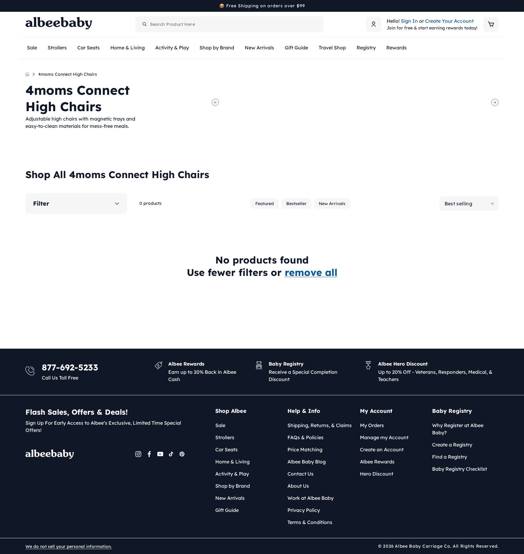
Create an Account (382, 449)
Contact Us (300, 474)
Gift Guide (227, 510)
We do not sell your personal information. (68, 546)
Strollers (224, 437)
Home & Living (232, 462)
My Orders (372, 425)
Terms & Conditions (309, 522)
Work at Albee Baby (310, 498)
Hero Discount (376, 474)
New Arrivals (332, 203)
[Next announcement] (496, 6)
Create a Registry (452, 445)
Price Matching (304, 449)
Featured (264, 203)
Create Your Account (449, 21)
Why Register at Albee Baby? (457, 429)
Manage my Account (384, 437)
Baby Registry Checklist (459, 469)
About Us (298, 486)
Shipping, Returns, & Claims (319, 425)
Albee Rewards (377, 462)
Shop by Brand (232, 486)
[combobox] (229, 24)
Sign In (409, 21)
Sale (220, 425)
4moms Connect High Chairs (67, 74)
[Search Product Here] (144, 24)
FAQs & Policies (305, 437)
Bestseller (296, 203)
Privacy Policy (303, 510)
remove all (311, 272)
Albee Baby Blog (306, 462)
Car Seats (226, 449)
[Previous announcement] (27, 6)
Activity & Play (232, 474)
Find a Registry (449, 457)
